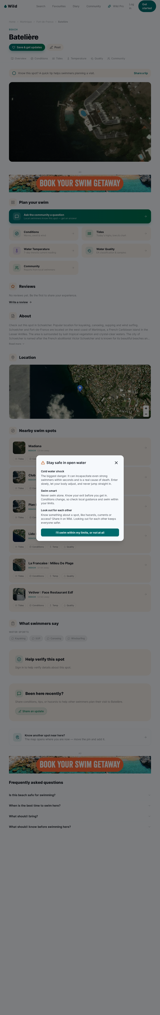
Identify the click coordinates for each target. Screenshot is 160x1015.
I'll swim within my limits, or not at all (80, 532)
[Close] (116, 462)
